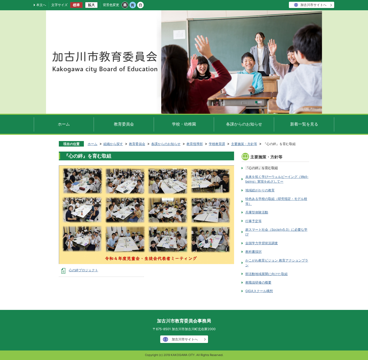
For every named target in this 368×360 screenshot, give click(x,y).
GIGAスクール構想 (259, 291)
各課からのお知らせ (244, 124)
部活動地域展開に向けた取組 (266, 274)
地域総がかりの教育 (260, 190)
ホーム (64, 124)
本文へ (41, 5)
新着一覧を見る (304, 124)
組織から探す (113, 144)
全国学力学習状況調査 (261, 243)
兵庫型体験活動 (256, 212)
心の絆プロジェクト (83, 270)
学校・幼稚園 (184, 124)
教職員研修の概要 (258, 282)
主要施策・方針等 (244, 144)
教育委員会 (124, 124)
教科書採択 (253, 252)
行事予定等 (253, 221)
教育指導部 (195, 144)
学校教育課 (217, 144)
